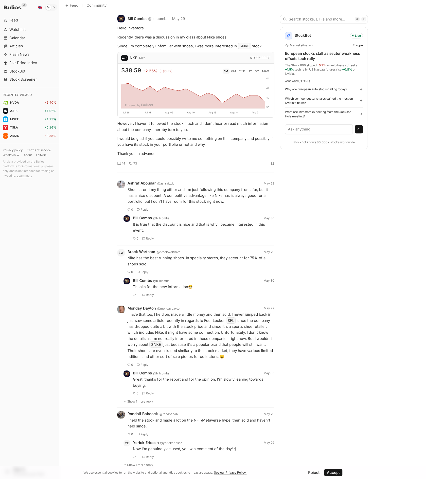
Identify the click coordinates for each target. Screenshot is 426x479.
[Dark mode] (51, 7)
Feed (74, 5)
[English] (40, 7)
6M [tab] (233, 71)
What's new (11, 155)
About (28, 155)
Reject (314, 472)
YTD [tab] (242, 71)
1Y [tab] (250, 71)
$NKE (244, 46)
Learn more (24, 175)
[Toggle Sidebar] (59, 239)
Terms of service (39, 150)
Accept (333, 472)
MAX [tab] (265, 71)
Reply (144, 209)
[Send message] (359, 129)
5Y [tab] (257, 71)
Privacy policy (13, 150)
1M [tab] (226, 71)
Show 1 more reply (140, 401)
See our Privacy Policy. (230, 472)
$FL (231, 320)
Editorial (41, 155)
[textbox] (319, 129)
